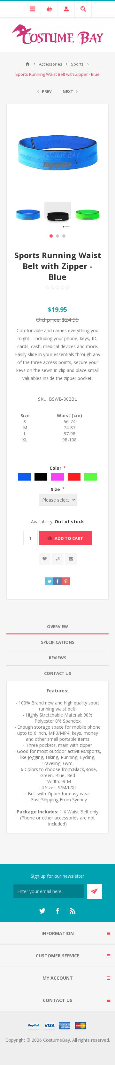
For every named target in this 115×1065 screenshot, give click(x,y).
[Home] (27, 64)
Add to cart (69, 538)
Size (56, 489)
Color (56, 468)
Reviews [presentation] (57, 658)
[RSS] (73, 911)
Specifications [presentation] (57, 642)
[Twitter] (42, 911)
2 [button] (57, 236)
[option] (28, 215)
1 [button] (51, 236)
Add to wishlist (44, 559)
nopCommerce (70, 1048)
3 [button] (63, 236)
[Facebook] (57, 911)
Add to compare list (58, 559)
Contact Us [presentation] (57, 673)
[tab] (57, 626)
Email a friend (71, 559)
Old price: (48, 319)
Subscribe (94, 891)
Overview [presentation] (57, 626)
